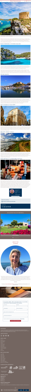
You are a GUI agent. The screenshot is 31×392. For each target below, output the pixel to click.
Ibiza (26, 39)
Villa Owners (2, 350)
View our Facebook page (2, 207)
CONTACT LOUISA (17, 194)
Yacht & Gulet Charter (4, 361)
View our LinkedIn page (6, 207)
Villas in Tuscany (3, 359)
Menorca (2, 38)
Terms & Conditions (3, 348)
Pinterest (8, 335)
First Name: (5, 304)
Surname (17, 304)
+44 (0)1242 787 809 (15, 196)
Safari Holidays (3, 360)
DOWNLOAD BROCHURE (15, 292)
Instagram (6, 335)
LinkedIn (3, 335)
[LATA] (11, 371)
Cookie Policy (2, 346)
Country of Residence (19, 308)
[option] (15, 18)
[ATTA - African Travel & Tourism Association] (15, 367)
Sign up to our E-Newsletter (4, 362)
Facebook (1, 335)
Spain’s (11, 38)
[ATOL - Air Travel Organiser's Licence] (10, 367)
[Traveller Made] (4, 371)
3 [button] (15, 237)
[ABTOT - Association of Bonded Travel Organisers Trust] (22, 367)
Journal (2, 349)
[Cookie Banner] (15, 390)
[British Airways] (4, 367)
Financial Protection (3, 347)
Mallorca (23, 39)
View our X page (4, 207)
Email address (6, 308)
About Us (2, 339)
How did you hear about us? (8, 315)
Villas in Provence (3, 358)
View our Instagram (8, 207)
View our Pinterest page (10, 207)
